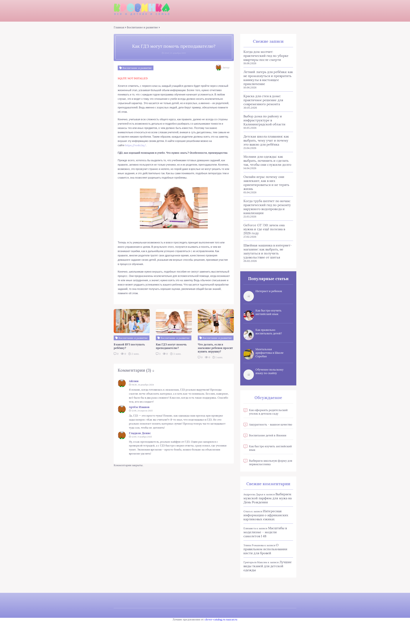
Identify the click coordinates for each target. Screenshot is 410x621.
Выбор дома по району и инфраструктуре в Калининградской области (264, 120)
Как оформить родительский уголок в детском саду (268, 411)
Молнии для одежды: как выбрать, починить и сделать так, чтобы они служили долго (267, 161)
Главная (119, 27)
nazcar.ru (232, 619)
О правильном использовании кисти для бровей (265, 549)
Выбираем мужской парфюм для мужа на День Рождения (267, 498)
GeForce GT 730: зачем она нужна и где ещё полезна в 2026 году (264, 229)
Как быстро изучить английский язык (268, 312)
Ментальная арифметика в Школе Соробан (269, 352)
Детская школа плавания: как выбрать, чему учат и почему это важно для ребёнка (266, 140)
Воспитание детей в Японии (267, 435)
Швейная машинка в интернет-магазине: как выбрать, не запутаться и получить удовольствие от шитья (267, 251)
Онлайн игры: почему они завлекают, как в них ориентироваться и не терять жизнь (266, 183)
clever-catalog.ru (215, 619)
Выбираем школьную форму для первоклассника (270, 462)
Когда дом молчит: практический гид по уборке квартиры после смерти (265, 56)
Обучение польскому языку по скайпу (269, 371)
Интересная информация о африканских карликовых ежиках (265, 515)
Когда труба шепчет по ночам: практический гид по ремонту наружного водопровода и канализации (267, 207)
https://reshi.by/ (135, 145)
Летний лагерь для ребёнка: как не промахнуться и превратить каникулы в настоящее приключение (268, 78)
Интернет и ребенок (268, 291)
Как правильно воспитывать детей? (268, 331)
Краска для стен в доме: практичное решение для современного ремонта (263, 100)
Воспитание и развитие (142, 27)
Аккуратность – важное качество (270, 424)
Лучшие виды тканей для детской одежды (267, 566)
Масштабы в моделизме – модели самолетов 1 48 (265, 532)
